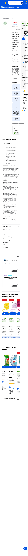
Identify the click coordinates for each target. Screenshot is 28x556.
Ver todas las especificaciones (18, 123)
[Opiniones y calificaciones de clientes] (18, 399)
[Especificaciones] (18, 226)
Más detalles (5, 247)
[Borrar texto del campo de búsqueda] (19, 3)
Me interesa (14, 270)
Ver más (15, 78)
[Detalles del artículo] (18, 144)
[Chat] (25, 548)
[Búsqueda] (22, 3)
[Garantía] (18, 252)
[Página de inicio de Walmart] (5, 3)
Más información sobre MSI (11, 260)
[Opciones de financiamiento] (18, 256)
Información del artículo (9, 139)
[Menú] (2, 3)
